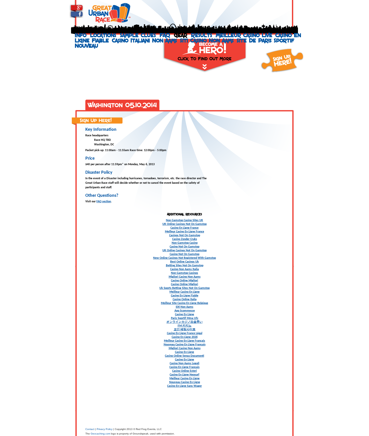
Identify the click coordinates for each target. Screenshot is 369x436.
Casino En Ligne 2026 (185, 337)
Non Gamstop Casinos (184, 273)
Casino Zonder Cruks (184, 239)
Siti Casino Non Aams (207, 40)
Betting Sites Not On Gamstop (184, 265)
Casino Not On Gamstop (184, 246)
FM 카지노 (185, 325)
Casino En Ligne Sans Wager (184, 386)
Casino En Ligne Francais (184, 367)
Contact (89, 429)
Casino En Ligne (184, 314)
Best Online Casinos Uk (184, 261)
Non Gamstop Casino (185, 242)
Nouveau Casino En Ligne (184, 382)
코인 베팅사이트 (185, 329)
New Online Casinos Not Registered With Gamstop (184, 258)
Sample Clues (138, 35)
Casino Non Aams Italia (184, 269)
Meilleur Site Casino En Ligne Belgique (184, 303)
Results (201, 35)
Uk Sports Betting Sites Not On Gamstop (184, 288)
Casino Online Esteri (184, 370)
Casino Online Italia (185, 299)
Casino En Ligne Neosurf (184, 374)
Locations (103, 35)
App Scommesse (184, 310)
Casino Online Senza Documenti (184, 355)
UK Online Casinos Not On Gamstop (184, 224)
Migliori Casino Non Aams (185, 276)
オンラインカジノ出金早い (184, 322)
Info (80, 35)
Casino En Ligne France (184, 227)
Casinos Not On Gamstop (184, 235)
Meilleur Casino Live (244, 35)
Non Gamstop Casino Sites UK (184, 220)
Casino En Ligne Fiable (184, 295)
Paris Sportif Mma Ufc (184, 318)
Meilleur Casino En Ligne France (184, 231)
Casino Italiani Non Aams (144, 40)
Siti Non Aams (184, 306)
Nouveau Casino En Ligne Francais (185, 344)
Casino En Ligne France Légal (184, 333)
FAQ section (103, 201)
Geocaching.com (100, 433)
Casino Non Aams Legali (184, 363)
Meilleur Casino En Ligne (184, 291)
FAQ (165, 35)
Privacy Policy (104, 429)
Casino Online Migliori (184, 280)
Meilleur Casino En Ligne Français (184, 340)
